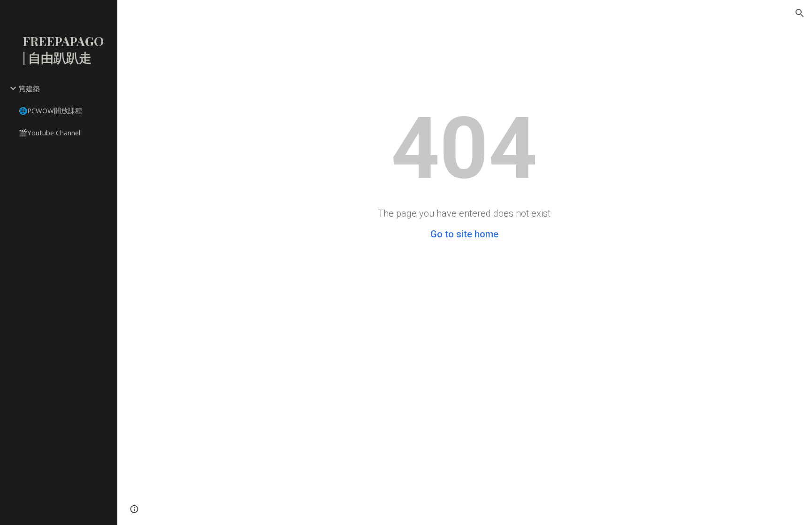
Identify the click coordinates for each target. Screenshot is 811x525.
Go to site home (464, 234)
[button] (799, 13)
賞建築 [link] (29, 88)
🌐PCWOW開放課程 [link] (50, 110)
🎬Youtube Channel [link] (49, 132)
